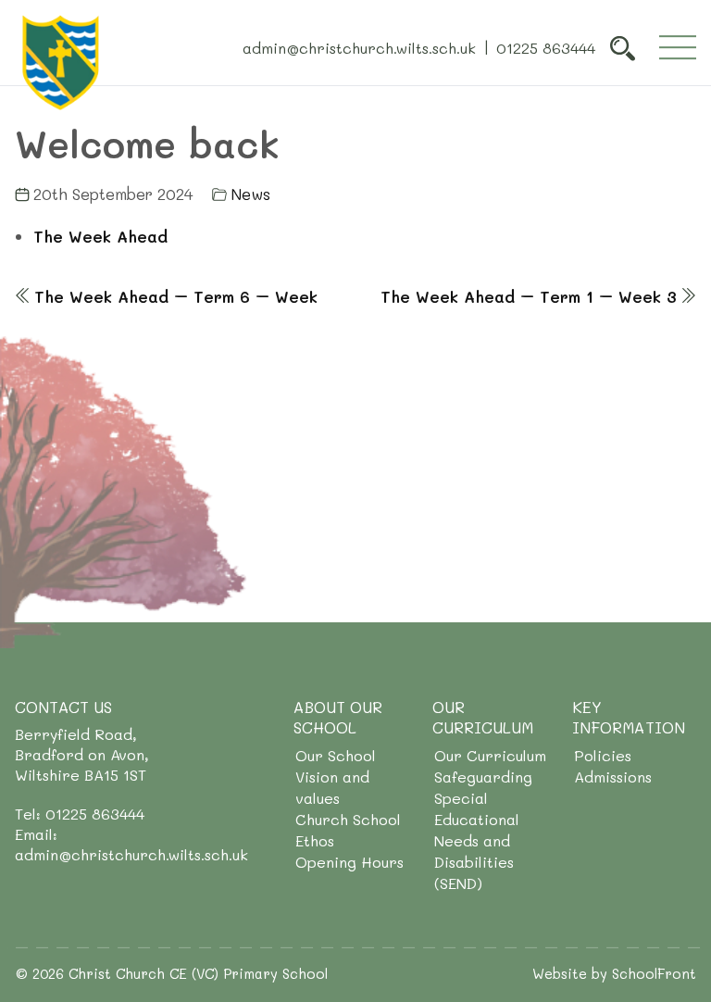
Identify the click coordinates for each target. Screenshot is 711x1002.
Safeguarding (483, 776)
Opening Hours (349, 861)
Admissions (613, 776)
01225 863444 (545, 46)
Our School (335, 755)
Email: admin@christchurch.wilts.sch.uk (131, 844)
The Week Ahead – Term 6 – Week (176, 296)
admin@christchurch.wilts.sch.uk (359, 46)
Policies (602, 755)
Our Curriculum (490, 755)
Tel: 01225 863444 (79, 813)
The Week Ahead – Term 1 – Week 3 (528, 296)
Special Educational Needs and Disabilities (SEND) (476, 840)
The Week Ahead (100, 236)
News (250, 193)
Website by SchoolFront (614, 973)
